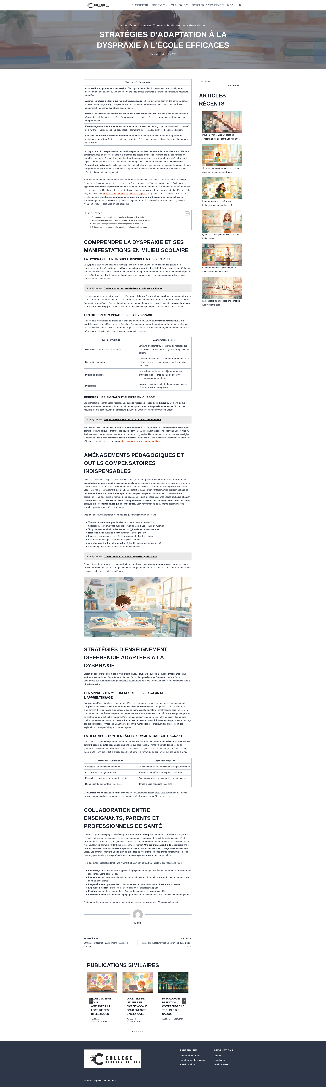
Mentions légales (222, 1064)
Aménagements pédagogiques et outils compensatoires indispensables (121, 220)
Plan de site (219, 1060)
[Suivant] (184, 1001)
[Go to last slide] (91, 1001)
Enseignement (140, 5)
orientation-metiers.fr (190, 1055)
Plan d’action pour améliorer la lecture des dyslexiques (101, 1006)
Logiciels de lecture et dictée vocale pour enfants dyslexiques (137, 1006)
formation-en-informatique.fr (193, 1060)
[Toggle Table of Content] (186, 213)
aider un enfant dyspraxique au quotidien (140, 441)
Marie (137, 922)
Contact (217, 1055)
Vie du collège (179, 5)
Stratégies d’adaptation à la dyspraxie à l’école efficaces (106, 943)
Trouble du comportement (208, 5)
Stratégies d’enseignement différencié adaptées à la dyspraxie (117, 224)
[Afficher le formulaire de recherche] (240, 5)
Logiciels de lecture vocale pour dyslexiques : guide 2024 (166, 943)
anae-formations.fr (188, 1064)
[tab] (132, 1031)
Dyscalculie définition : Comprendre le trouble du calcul (173, 1006)
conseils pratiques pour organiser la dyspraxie (125, 193)
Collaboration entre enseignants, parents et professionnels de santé (119, 227)
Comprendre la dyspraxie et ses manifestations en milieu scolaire (119, 217)
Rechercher (204, 81)
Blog (230, 5)
